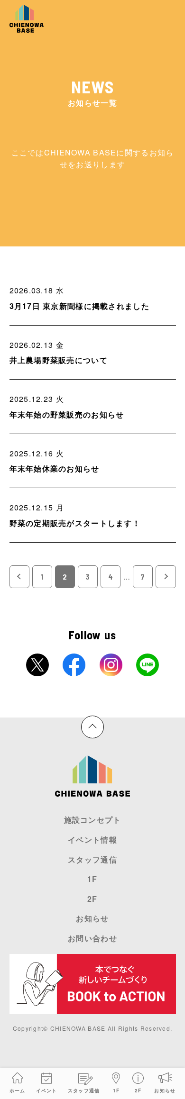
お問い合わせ (92, 938)
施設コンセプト (92, 819)
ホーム (17, 1090)
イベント (46, 1090)
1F (116, 1090)
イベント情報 (92, 839)
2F (138, 1090)
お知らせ (165, 1090)
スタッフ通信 (84, 1090)
